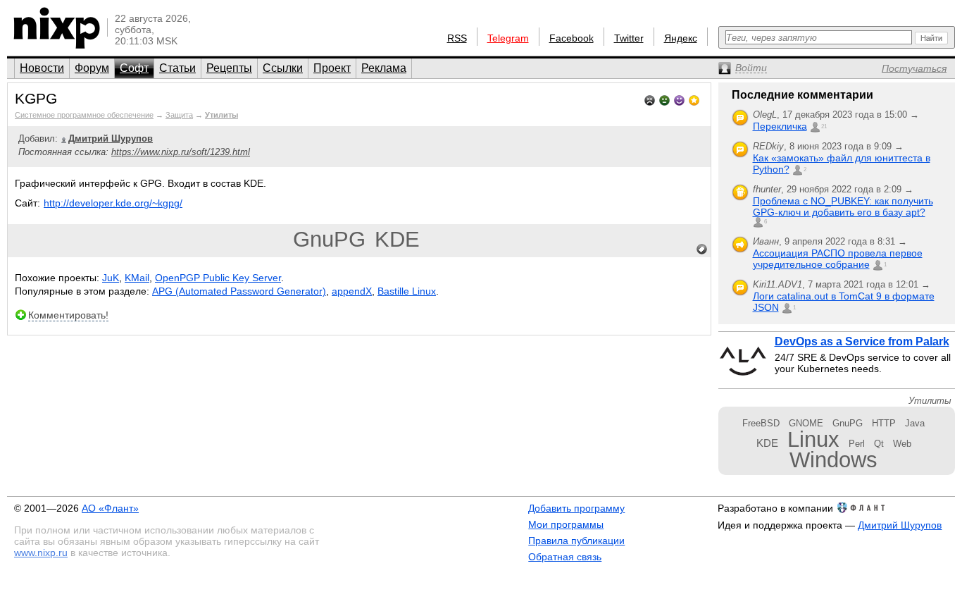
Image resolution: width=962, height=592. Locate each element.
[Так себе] (664, 99)
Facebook (571, 38)
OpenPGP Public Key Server (218, 277)
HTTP (884, 423)
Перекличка (780, 126)
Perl (857, 443)
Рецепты (229, 68)
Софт (134, 68)
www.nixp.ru (41, 552)
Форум (92, 68)
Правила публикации (576, 540)
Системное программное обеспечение (84, 115)
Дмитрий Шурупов (900, 525)
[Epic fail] (649, 99)
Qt (879, 443)
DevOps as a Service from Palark (862, 341)
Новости (42, 68)
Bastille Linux (406, 291)
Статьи (177, 68)
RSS (457, 38)
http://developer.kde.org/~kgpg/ (113, 203)
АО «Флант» (110, 508)
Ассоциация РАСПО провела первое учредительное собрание (838, 258)
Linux (813, 439)
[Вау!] (694, 99)
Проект (332, 68)
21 (824, 126)
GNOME (806, 423)
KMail (137, 277)
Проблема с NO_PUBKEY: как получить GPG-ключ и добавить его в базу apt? (843, 206)
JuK (110, 277)
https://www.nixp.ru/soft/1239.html (180, 152)
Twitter (629, 38)
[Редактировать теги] (702, 249)
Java (915, 423)
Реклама (383, 68)
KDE (397, 239)
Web (902, 443)
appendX (352, 291)
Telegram (508, 38)
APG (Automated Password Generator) (239, 291)
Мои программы (566, 524)
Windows (833, 460)
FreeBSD (761, 423)
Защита (179, 115)
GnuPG (329, 239)
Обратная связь (564, 556)
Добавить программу (576, 508)
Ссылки (283, 68)
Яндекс (680, 38)
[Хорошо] (679, 99)
